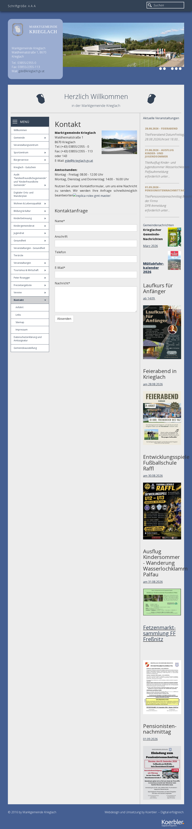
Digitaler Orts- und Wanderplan (23, 194)
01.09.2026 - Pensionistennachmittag (165, 188)
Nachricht (62, 283)
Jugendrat (19, 233)
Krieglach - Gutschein (25, 167)
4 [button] (173, 69)
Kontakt (19, 300)
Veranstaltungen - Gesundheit (29, 248)
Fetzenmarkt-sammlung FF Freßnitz (159, 633)
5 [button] (177, 69)
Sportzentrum (21, 152)
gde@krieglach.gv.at (31, 71)
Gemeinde (19, 137)
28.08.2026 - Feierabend (161, 128)
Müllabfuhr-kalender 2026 (153, 267)
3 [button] (169, 69)
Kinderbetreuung (23, 218)
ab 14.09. (149, 298)
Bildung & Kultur (22, 211)
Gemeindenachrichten (158, 225)
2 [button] (165, 69)
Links (18, 314)
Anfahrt (19, 307)
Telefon (60, 252)
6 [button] (181, 69)
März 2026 (150, 246)
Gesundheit (20, 240)
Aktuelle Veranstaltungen (161, 118)
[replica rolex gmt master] (91, 195)
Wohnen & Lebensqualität (27, 203)
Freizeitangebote (23, 285)
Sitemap (20, 322)
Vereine (18, 292)
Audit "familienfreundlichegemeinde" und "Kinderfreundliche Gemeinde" (30, 180)
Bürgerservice (21, 159)
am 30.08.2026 (153, 476)
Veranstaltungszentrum (26, 145)
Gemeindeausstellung (25, 348)
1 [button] (161, 69)
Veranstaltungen (22, 262)
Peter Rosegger (22, 277)
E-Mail (60, 268)
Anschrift (61, 236)
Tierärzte (18, 255)
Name (60, 221)
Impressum (22, 329)
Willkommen (20, 130)
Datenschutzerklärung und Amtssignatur (28, 338)
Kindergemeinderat (24, 225)
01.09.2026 (150, 739)
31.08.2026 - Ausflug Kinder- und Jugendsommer (159, 153)
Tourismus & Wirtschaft (26, 270)
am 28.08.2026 (153, 384)
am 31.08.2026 (153, 582)
